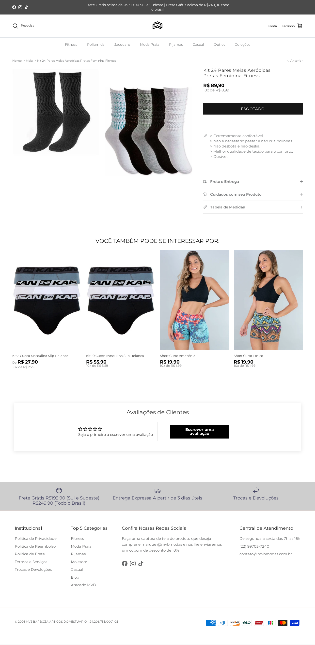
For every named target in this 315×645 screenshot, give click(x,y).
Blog (75, 577)
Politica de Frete (30, 554)
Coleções (242, 44)
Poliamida (96, 44)
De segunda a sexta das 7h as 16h (269, 538)
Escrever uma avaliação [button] (199, 431)
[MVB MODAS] (157, 25)
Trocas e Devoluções (33, 569)
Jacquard (122, 44)
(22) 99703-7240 (254, 546)
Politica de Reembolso (35, 546)
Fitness (71, 44)
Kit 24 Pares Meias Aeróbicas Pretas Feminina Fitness (76, 60)
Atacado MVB (83, 585)
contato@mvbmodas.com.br (265, 554)
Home (17, 60)
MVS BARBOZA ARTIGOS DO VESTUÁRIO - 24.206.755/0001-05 (72, 621)
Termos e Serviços (31, 561)
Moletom (79, 561)
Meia (29, 60)
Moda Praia (149, 44)
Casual (198, 44)
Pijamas (176, 44)
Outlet (219, 44)
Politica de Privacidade (36, 538)
